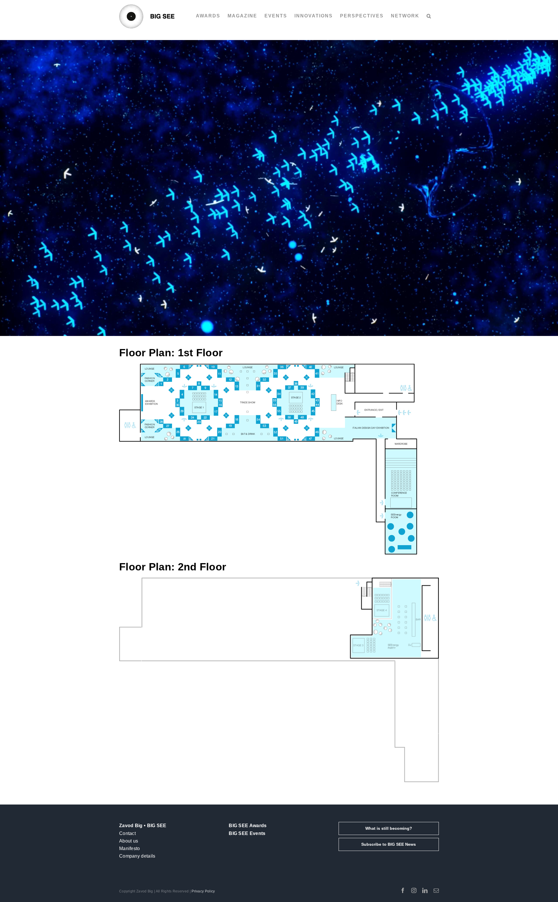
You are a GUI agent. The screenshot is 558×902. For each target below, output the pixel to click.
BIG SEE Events (247, 833)
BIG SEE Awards (248, 825)
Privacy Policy (203, 891)
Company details (137, 856)
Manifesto (129, 848)
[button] (429, 16)
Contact (127, 833)
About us (128, 840)
